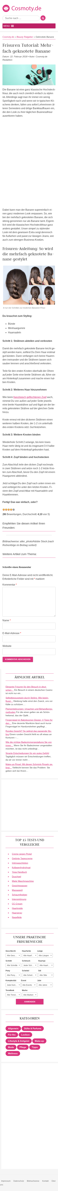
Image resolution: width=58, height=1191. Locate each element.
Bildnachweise (33, 1181)
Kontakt (45, 1181)
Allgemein (13, 1028)
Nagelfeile (17, 917)
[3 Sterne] (8, 509)
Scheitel (25, 971)
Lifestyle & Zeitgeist (18, 1041)
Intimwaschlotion (20, 863)
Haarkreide (17, 908)
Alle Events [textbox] (27, 985)
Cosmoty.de (8, 37)
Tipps (35, 1047)
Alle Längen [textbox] (44, 955)
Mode (11, 1047)
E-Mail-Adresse (11, 633)
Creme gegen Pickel (22, 854)
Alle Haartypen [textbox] (46, 965)
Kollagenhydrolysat (21, 867)
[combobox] (13, 955)
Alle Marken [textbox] (28, 995)
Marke (25, 990)
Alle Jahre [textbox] (43, 985)
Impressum (6, 1181)
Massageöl (17, 890)
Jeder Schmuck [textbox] (29, 965)
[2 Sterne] (6, 509)
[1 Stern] (3, 509)
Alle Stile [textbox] (43, 975)
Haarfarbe (26, 951)
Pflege (22, 1047)
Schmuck (26, 961)
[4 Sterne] (11, 509)
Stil (39, 971)
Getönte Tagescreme (22, 858)
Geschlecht (11, 951)
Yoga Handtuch (19, 872)
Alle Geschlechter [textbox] (14, 955)
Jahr (39, 980)
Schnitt (9, 961)
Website (6, 646)
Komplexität (11, 980)
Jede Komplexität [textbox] (14, 985)
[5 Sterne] (13, 509)
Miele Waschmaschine (23, 881)
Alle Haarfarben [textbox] (30, 955)
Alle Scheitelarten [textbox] (30, 975)
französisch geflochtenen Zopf (29, 397)
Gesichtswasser (19, 885)
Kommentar (9, 584)
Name (6, 620)
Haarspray (17, 913)
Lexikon (25, 1034)
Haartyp (41, 961)
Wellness (13, 1053)
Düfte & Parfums (32, 1028)
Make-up (39, 1041)
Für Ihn (12, 1034)
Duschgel (16, 876)
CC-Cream (17, 903)
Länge (40, 951)
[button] (6, 25)
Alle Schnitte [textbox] (12, 965)
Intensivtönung (19, 899)
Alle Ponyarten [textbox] (13, 975)
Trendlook (10, 990)
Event (23, 980)
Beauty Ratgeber (25, 37)
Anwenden (29, 1002)
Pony (8, 971)
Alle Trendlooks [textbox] (13, 995)
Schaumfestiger (19, 894)
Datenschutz (18, 1181)
